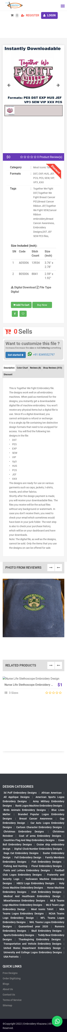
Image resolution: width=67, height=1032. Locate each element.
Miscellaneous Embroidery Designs (24, 900)
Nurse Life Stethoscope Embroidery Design (32, 684)
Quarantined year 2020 (33, 926)
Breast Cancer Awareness (35, 818)
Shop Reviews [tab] (52, 368)
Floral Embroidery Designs (46, 866)
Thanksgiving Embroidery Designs (39, 939)
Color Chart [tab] (22, 368)
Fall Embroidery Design (27, 857)
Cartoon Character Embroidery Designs (39, 827)
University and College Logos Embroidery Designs (33, 952)
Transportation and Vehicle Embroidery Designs (32, 943)
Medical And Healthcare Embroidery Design (32, 896)
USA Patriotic (11, 956)
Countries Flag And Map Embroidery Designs (29, 840)
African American (51, 792)
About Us (8, 989)
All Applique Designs (16, 797)
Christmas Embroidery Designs (24, 831)
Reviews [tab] (35, 368)
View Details (31, 680)
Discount (8, 374)
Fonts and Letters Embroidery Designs (27, 870)
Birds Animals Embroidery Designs (25, 810)
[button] (8, 93)
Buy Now (42, 304)
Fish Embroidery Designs (46, 861)
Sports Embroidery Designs (19, 935)
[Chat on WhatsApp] (57, 1021)
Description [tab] (9, 368)
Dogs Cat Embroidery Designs (21, 853)
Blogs (6, 983)
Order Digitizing (12, 978)
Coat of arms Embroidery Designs (40, 835)
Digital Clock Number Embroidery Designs (38, 848)
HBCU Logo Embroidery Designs (35, 883)
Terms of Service (12, 1000)
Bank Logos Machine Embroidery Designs (38, 805)
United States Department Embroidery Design (32, 948)
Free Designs (10, 973)
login (51, 15)
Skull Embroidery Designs (46, 930)
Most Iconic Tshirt (42, 909)
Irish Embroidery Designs (46, 892)
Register (32, 15)
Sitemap (7, 1005)
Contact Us (9, 994)
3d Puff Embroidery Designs (20, 792)
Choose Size (32, 688)
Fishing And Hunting (15, 866)
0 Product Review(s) (49, 157)
